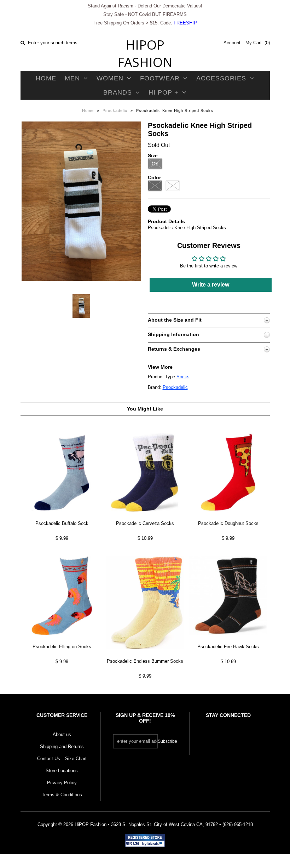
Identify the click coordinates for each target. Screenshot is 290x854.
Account (232, 42)
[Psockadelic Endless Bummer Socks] (145, 654)
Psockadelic (115, 110)
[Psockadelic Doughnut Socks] (228, 517)
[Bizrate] (156, 844)
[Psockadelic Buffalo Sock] (62, 517)
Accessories (221, 78)
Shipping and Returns (62, 746)
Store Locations (62, 770)
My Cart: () (257, 42)
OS (155, 163)
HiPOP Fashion (145, 53)
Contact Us (48, 758)
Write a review (210, 285)
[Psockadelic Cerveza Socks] (145, 517)
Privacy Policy (62, 782)
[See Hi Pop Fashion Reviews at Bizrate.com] (145, 840)
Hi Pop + (164, 92)
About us (62, 734)
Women (110, 78)
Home (46, 78)
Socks (183, 376)
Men (72, 78)
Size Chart (76, 758)
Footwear (160, 78)
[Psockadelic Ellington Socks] (62, 640)
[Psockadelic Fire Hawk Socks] (228, 640)
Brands (117, 92)
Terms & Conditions (62, 794)
